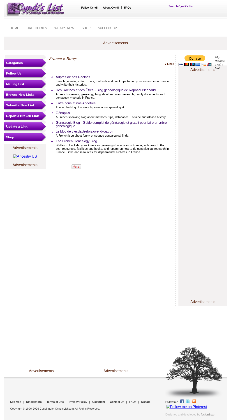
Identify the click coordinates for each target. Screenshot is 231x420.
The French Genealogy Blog (76, 141)
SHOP (86, 28)
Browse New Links (20, 94)
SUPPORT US (108, 28)
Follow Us (13, 73)
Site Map (15, 402)
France (55, 58)
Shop (10, 137)
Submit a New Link (20, 105)
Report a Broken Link (22, 116)
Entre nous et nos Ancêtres (76, 103)
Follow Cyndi (89, 7)
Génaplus (63, 113)
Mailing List (15, 84)
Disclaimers (34, 402)
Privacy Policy (78, 402)
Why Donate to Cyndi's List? (220, 62)
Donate (145, 402)
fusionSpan (208, 414)
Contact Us (117, 402)
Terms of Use (55, 402)
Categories (14, 63)
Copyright (98, 402)
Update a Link (17, 126)
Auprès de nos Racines (73, 77)
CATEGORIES (37, 28)
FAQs (127, 7)
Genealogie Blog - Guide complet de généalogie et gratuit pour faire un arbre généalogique (111, 124)
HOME (14, 28)
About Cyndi (111, 7)
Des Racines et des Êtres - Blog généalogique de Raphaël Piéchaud (106, 90)
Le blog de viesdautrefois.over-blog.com (85, 131)
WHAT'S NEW (64, 28)
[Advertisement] (202, 86)
